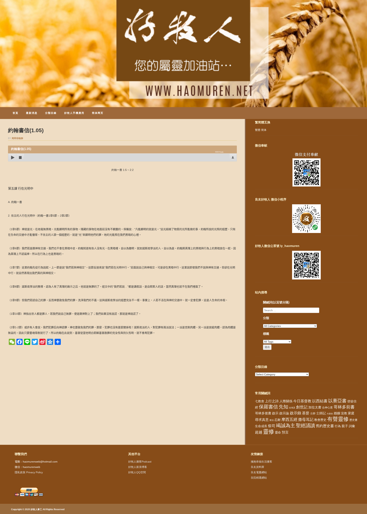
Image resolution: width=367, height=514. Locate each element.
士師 (312, 413)
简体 (263, 129)
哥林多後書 (263, 413)
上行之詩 (272, 401)
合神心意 (327, 407)
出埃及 (292, 407)
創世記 (302, 407)
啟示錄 (295, 413)
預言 (285, 432)
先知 (283, 406)
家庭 (351, 413)
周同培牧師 (17, 138)
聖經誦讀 (305, 425)
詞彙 (352, 426)
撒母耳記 (305, 419)
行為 (338, 426)
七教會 (259, 401)
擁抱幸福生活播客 (261, 461)
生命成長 (261, 426)
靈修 (268, 431)
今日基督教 (302, 401)
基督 (305, 413)
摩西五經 (289, 419)
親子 (345, 426)
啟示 (275, 413)
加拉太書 (314, 407)
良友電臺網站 (259, 472)
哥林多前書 (344, 407)
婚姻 (337, 413)
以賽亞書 (337, 400)
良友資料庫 (257, 466)
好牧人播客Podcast (139, 461)
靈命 (278, 432)
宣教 (344, 413)
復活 (272, 420)
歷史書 (353, 419)
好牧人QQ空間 (137, 472)
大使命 (330, 413)
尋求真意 (262, 420)
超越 (258, 432)
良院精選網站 (259, 477)
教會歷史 (320, 419)
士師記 (321, 413)
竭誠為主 (285, 425)
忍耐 (277, 419)
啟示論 (284, 413)
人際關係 (285, 401)
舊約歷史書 (325, 426)
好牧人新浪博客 (137, 466)
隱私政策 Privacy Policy (29, 472)
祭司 (271, 426)
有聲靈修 (338, 419)
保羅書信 (268, 406)
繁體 (257, 129)
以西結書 (319, 401)
